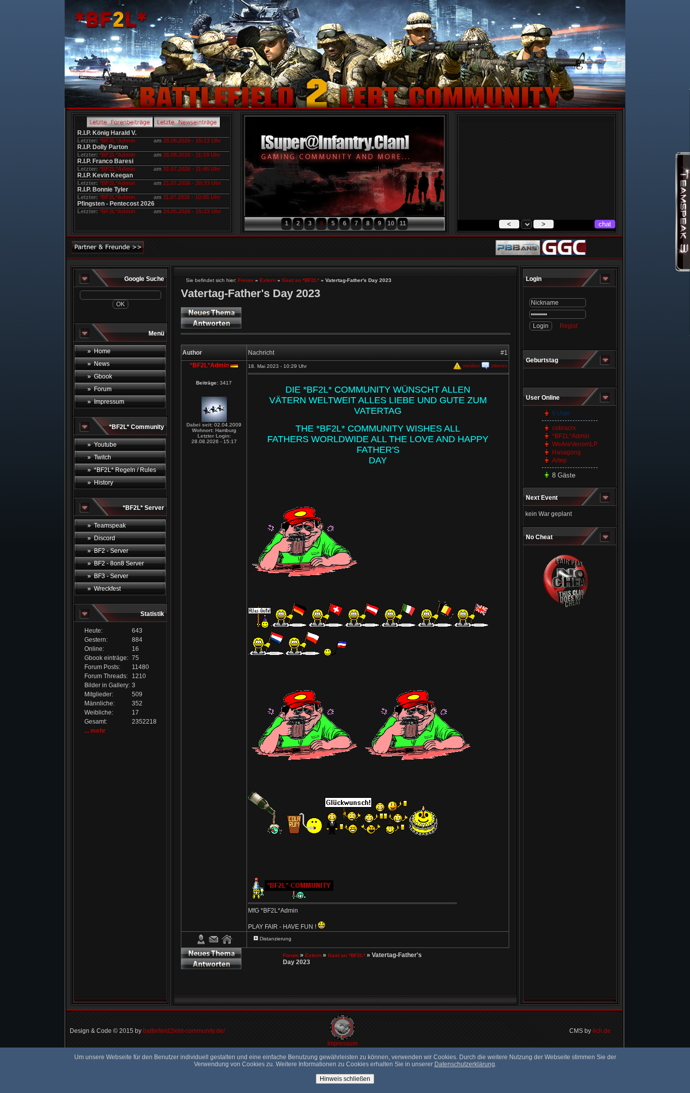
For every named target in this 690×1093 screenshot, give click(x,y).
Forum (246, 280)
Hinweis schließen (345, 1078)
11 (403, 223)
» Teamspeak (106, 525)
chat (605, 224)
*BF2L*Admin (117, 140)
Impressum (342, 1043)
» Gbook (99, 376)
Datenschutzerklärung (464, 1064)
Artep (559, 460)
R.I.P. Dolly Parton (102, 147)
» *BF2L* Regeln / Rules (121, 469)
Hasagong (566, 452)
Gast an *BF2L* (300, 280)
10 (391, 223)
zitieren (498, 365)
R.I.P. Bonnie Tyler (102, 189)
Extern (268, 280)
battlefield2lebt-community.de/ (184, 1030)
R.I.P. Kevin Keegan (105, 175)
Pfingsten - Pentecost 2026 (116, 203)
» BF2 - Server (107, 550)
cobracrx (564, 428)
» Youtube (102, 444)
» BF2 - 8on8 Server (115, 563)
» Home (99, 351)
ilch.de (602, 1030)
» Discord (101, 538)
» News (98, 363)
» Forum (99, 389)
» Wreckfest (104, 588)
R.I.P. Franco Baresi (105, 161)
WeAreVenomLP (575, 444)
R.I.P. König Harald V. (106, 132)
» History (100, 482)
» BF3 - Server (107, 576)
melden (470, 365)
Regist (568, 325)
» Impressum (105, 401)
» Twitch (99, 457)
